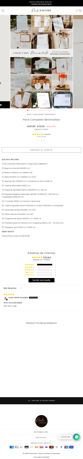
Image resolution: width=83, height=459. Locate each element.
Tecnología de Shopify (41, 457)
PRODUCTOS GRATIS (41, 443)
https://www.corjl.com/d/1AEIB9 (16, 236)
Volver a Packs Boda (43, 400)
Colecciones (38, 114)
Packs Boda (50, 114)
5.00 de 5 (47, 257)
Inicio (29, 114)
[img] (9, 294)
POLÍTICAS (41, 437)
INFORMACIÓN (41, 432)
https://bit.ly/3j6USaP (37, 164)
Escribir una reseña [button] (41, 280)
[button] (37, 134)
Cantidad (41, 137)
